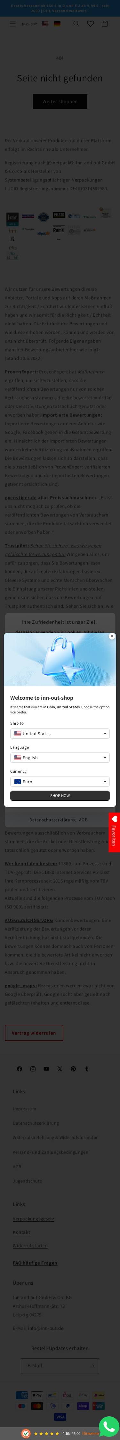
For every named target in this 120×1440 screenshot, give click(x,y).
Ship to (17, 723)
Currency (18, 771)
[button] (60, 733)
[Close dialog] (112, 637)
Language (19, 747)
